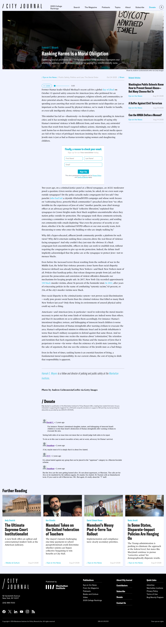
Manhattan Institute (155, 588)
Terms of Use (152, 594)
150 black (46, 282)
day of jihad (108, 89)
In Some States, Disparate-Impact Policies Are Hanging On (143, 531)
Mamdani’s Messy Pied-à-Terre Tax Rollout (100, 529)
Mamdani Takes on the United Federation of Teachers (62, 529)
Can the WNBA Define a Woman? (145, 115)
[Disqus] (83, 448)
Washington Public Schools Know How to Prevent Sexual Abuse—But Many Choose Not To (146, 88)
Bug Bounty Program (155, 597)
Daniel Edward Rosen (94, 520)
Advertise (150, 585)
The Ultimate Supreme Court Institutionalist (16, 529)
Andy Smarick (10, 520)
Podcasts (106, 7)
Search (77, 7)
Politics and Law (77, 77)
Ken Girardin (50, 520)
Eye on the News (54, 563)
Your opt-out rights (157, 621)
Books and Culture (90, 594)
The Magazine (91, 7)
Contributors (122, 585)
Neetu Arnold (133, 520)
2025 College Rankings (56, 7)
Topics (117, 7)
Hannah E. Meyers (50, 47)
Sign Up (83, 171)
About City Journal (124, 580)
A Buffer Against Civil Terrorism (145, 103)
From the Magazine (91, 588)
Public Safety (64, 77)
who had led (56, 197)
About (128, 7)
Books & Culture (13, 563)
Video (85, 597)
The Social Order (91, 77)
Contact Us (121, 602)
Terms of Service (82, 177)
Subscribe (139, 7)
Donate (152, 7)
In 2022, (109, 282)
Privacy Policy (96, 175)
